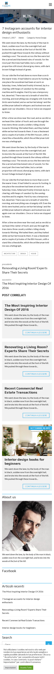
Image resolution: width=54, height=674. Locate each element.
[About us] (27, 526)
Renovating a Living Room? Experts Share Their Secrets (27, 349)
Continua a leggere (36, 332)
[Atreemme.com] (5, 4)
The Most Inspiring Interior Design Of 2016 (26, 307)
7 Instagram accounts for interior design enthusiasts (21, 601)
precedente (24, 268)
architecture (9, 253)
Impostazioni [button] (10, 667)
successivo (26, 284)
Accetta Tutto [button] (26, 667)
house (33, 253)
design (23, 253)
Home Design (41, 38)
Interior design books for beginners (19, 627)
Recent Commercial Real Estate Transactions (24, 390)
